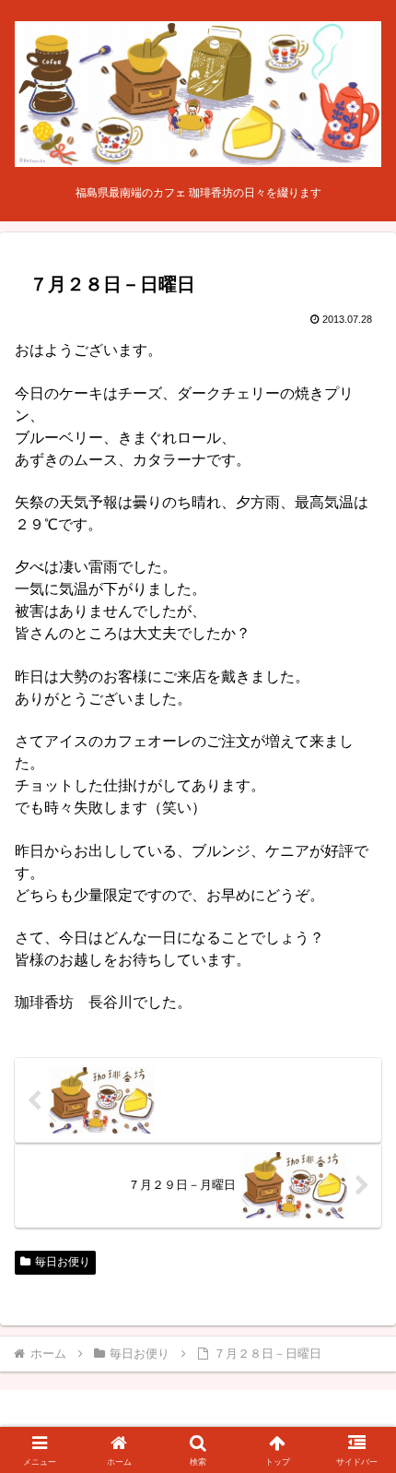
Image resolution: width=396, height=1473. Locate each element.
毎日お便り (62, 1261)
